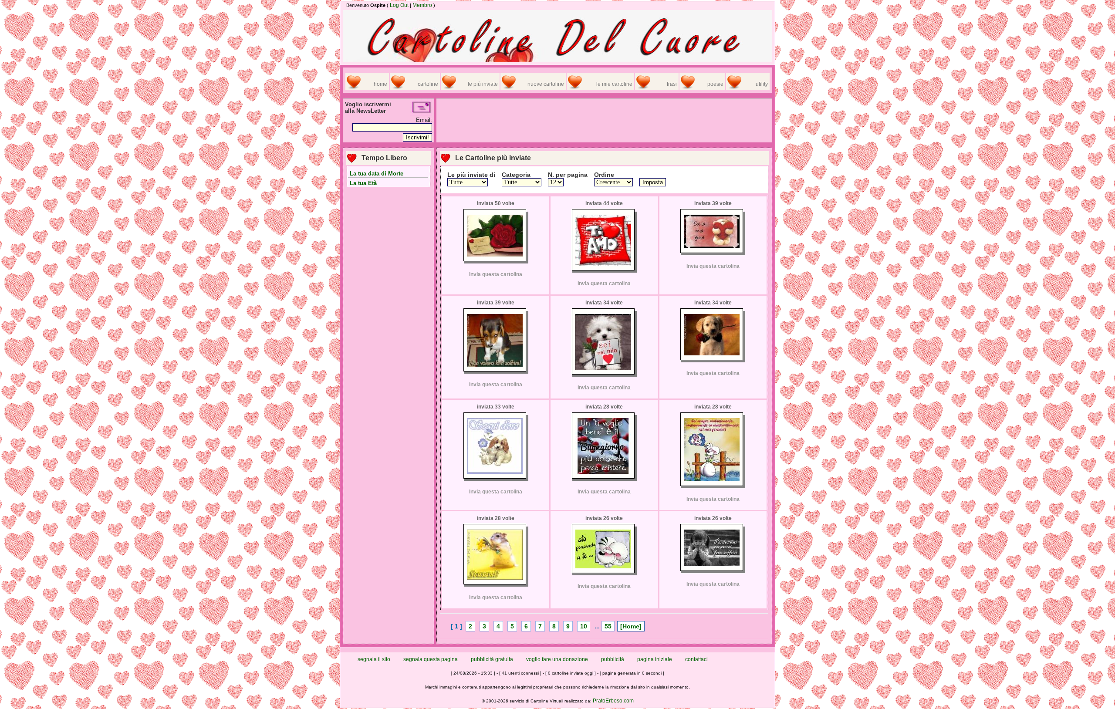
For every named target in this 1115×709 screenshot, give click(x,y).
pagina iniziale (654, 659)
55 (608, 626)
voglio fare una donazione (557, 659)
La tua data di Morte (376, 173)
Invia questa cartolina (495, 274)
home (380, 84)
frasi (672, 84)
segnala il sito (374, 659)
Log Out (399, 5)
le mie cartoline (614, 84)
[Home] (631, 626)
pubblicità (612, 659)
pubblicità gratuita (492, 659)
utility (762, 84)
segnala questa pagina (430, 659)
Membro (422, 5)
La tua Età (363, 183)
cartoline (428, 84)
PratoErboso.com (613, 701)
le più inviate (483, 84)
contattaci (696, 659)
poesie (715, 84)
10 (583, 626)
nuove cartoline (545, 84)
